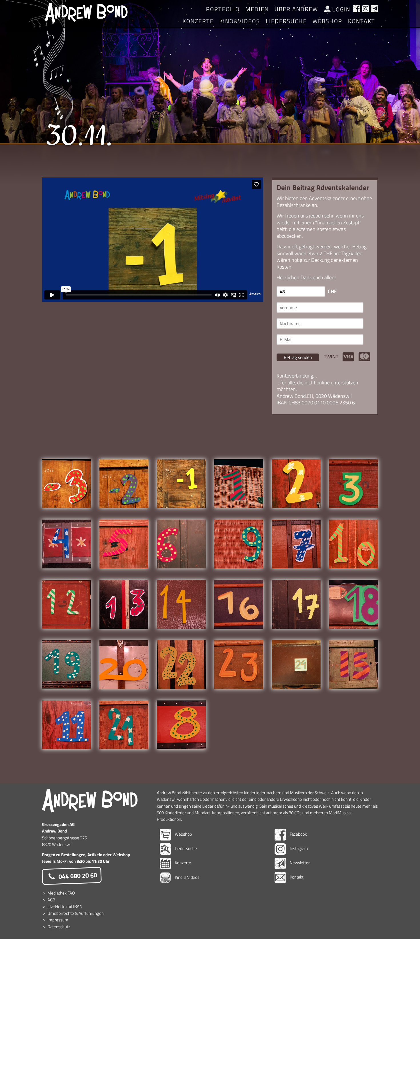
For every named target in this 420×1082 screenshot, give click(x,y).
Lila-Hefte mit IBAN (64, 906)
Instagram (298, 848)
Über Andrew (296, 9)
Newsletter (299, 862)
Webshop (183, 834)
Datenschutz (58, 926)
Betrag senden (298, 357)
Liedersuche (286, 21)
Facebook (298, 834)
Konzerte (198, 21)
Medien (257, 9)
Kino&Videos (239, 21)
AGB (51, 900)
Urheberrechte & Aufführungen (75, 913)
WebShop (327, 21)
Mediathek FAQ (61, 893)
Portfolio (223, 9)
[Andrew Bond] (90, 801)
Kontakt (361, 21)
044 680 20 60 (77, 875)
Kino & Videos (186, 877)
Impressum (57, 920)
